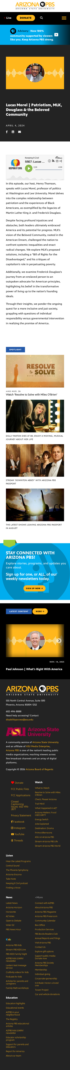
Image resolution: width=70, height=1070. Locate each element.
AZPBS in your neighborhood (13, 1013)
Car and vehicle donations (47, 994)
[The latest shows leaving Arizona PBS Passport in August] (35, 490)
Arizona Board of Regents (39, 769)
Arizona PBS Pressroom (46, 916)
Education (12, 997)
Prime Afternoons (43, 832)
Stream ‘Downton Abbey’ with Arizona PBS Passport (31, 482)
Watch (38, 782)
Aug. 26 (13, 391)
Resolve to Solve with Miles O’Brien (47, 793)
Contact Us (40, 947)
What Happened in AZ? (46, 808)
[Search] (41, 18)
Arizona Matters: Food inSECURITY (45, 814)
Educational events (15, 1008)
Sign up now (33, 588)
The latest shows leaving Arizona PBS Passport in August (34, 526)
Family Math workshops (17, 988)
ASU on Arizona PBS (44, 837)
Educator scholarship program (16, 1038)
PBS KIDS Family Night (16, 954)
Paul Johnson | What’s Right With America (34, 669)
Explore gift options (44, 951)
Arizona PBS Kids (14, 945)
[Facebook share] (8, 132)
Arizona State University (45, 742)
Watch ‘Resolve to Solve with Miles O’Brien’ (31, 394)
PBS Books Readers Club (46, 934)
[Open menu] (64, 18)
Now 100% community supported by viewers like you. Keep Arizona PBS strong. (32, 35)
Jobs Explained (42, 824)
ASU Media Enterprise (38, 746)
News (9, 897)
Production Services (44, 929)
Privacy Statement (21, 815)
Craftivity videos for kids (17, 972)
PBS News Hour (13, 929)
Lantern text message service (16, 966)
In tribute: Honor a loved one (46, 984)
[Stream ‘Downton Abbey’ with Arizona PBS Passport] (35, 446)
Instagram (19, 828)
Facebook (18, 821)
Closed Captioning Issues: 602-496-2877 (20, 805)
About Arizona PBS (44, 907)
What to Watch (42, 788)
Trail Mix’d (39, 803)
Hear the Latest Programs (18, 861)
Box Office (40, 925)
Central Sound (12, 865)
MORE (39, 611)
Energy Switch (41, 819)
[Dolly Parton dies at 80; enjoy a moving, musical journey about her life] (35, 401)
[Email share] (21, 132)
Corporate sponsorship (46, 978)
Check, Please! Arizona (46, 799)
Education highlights (15, 1003)
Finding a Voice (13, 887)
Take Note (11, 879)
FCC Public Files (20, 789)
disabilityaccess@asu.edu (19, 719)
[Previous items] (11, 640)
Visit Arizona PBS (43, 942)
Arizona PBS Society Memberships (44, 964)
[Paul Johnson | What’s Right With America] (35, 626)
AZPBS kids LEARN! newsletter (15, 959)
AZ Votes (10, 916)
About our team (13, 1055)
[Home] (35, 5)
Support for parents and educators (17, 1045)
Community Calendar (45, 920)
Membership (41, 969)
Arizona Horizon (14, 907)
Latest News (12, 903)
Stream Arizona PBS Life (46, 841)
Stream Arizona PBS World (47, 846)
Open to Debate (13, 920)
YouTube (19, 834)
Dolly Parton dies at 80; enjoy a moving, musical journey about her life (34, 437)
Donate (19, 782)
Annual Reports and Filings (47, 938)
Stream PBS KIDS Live (16, 949)
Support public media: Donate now (45, 957)
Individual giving (42, 974)
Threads (18, 840)
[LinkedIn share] (15, 132)
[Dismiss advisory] (56, 34)
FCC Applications (20, 795)
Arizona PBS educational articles (17, 1025)
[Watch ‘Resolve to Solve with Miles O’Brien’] (35, 356)
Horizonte (11, 912)
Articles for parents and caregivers (17, 982)
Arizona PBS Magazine (45, 912)
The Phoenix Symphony (17, 870)
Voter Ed (10, 925)
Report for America (15, 1051)
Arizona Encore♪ (14, 874)
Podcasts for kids (14, 976)
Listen (9, 855)
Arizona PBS (12, 750)
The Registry (12, 1019)
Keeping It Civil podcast (17, 883)
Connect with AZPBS (44, 903)
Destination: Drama (44, 828)
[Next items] (59, 640)
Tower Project (41, 990)
